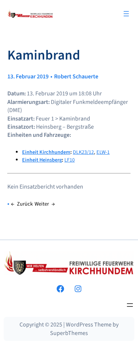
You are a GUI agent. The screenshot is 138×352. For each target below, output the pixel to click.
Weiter (42, 204)
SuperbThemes (69, 333)
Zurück (25, 204)
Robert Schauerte (76, 76)
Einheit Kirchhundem (46, 152)
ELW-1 (103, 152)
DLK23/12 (83, 152)
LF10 (69, 160)
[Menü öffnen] (126, 13)
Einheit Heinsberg (42, 160)
